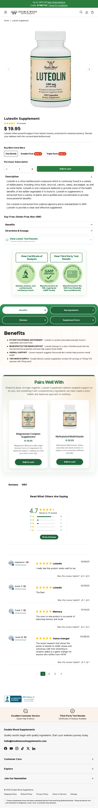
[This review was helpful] (82, 662)
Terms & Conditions (58, 5)
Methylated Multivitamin (70, 436)
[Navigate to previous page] (36, 674)
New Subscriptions (56, 2)
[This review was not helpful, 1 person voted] (87, 662)
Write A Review (49, 537)
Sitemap (73, 794)
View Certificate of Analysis (31, 257)
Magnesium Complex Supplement (28, 435)
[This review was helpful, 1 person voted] (82, 600)
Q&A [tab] (24, 484)
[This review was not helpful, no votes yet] (87, 576)
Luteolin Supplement (20, 21)
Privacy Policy (42, 794)
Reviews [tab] (13, 484)
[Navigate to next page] (61, 674)
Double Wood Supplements (22, 790)
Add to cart (65, 169)
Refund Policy (26, 794)
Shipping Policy (10, 794)
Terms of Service (59, 794)
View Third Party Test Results (66, 257)
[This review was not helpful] (87, 627)
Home (6, 21)
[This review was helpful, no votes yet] (82, 576)
